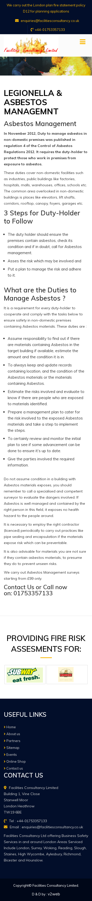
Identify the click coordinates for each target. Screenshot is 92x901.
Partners (13, 741)
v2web (54, 894)
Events (11, 754)
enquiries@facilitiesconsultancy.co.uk (49, 21)
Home (11, 727)
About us (13, 734)
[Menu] (82, 41)
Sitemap (12, 748)
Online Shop (16, 761)
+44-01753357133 (50, 30)
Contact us (14, 768)
